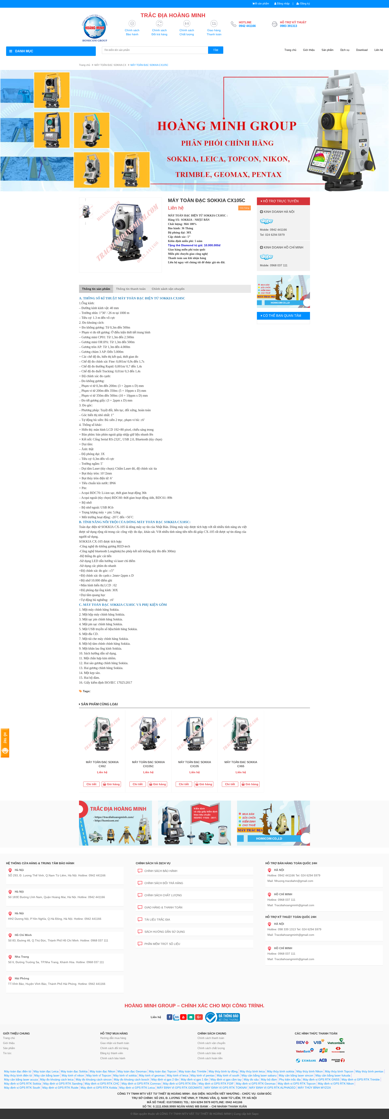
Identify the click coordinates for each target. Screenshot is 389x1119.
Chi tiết (91, 784)
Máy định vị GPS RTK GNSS (321, 1079)
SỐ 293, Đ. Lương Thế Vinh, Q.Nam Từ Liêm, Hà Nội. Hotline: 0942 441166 (57, 872)
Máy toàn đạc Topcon (162, 1071)
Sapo (255, 1113)
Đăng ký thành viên (111, 1053)
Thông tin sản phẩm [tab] (96, 288)
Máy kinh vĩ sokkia (125, 1075)
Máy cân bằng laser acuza (21, 1079)
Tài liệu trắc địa (157, 919)
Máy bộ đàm (269, 1079)
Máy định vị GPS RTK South (22, 1087)
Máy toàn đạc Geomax (132, 1071)
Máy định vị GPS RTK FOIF (216, 1083)
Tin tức (7, 1053)
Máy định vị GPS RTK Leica (137, 1087)
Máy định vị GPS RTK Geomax (256, 1083)
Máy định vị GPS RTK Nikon (336, 1083)
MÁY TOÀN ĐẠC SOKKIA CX (110, 65)
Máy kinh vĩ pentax (202, 1075)
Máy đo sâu (251, 1079)
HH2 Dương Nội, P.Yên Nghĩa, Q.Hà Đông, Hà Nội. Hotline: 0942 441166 (54, 916)
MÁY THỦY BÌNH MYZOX (314, 1087)
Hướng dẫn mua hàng (113, 1038)
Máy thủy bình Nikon (309, 1071)
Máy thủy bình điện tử (18, 1075)
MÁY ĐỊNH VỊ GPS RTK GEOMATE (179, 1087)
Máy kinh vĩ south (228, 1075)
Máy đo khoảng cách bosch (131, 1079)
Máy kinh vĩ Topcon (98, 1075)
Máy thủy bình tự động (223, 1071)
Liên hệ (378, 49)
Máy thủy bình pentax (369, 1071)
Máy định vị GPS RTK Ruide (60, 1087)
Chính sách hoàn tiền (210, 1058)
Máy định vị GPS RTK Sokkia (22, 1083)
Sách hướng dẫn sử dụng (164, 931)
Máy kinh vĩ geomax (152, 1075)
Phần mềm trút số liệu (162, 944)
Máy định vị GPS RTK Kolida (99, 1087)
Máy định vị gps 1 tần (194, 1079)
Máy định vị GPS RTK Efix (179, 1083)
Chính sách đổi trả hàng (163, 883)
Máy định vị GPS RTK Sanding (62, 1083)
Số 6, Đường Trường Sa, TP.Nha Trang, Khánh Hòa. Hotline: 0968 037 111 (56, 959)
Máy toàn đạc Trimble (192, 1071)
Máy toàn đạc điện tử (17, 1071)
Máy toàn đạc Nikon (102, 1071)
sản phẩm (262, 3)
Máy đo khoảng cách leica (57, 1079)
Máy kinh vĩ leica (177, 1075)
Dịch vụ (344, 49)
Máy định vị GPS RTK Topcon (297, 1083)
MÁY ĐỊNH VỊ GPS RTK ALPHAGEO (272, 1087)
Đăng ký (304, 3)
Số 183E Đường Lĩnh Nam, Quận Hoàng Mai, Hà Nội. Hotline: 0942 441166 (56, 894)
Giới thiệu (309, 49)
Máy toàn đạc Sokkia (74, 1071)
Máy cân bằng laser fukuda (332, 1075)
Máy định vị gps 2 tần (165, 1079)
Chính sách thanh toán (211, 1038)
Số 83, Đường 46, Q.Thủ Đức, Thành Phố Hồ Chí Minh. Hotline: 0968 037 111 (58, 937)
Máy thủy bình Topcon (339, 1071)
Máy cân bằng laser (47, 1075)
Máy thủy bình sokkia (280, 1071)
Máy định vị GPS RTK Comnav (141, 1083)
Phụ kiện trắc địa (290, 1079)
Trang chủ (290, 49)
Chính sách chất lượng (163, 895)
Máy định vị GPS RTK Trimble (361, 1079)
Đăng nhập (283, 3)
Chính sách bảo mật (209, 1053)
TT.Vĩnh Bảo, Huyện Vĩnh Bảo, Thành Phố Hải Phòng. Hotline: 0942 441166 (56, 981)
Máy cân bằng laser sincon (296, 1075)
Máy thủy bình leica (252, 1071)
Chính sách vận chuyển (211, 1043)
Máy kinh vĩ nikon (73, 1075)
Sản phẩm (327, 49)
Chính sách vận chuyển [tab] (168, 288)
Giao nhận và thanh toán (114, 1043)
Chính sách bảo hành (160, 871)
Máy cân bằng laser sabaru (259, 1075)
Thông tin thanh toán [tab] (131, 288)
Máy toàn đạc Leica (46, 1071)
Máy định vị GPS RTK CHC (102, 1083)
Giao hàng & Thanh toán (163, 907)
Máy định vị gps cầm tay (226, 1079)
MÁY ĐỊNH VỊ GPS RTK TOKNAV (225, 1087)
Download (362, 49)
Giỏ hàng (113, 784)
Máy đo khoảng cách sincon (94, 1079)
